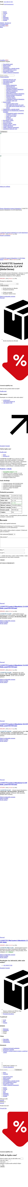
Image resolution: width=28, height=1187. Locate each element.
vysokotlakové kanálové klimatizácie (15, 99)
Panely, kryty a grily (11, 116)
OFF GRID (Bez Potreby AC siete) (15, 105)
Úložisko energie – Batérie (9, 124)
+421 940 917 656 (8, 1)
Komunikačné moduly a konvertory (15, 113)
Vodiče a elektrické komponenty (11, 127)
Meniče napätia (7, 102)
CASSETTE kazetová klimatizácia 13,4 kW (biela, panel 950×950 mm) (14, 666)
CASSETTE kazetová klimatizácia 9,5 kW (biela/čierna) (14, 232)
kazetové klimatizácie (11, 85)
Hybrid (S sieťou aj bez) (12, 103)
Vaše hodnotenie (4, 534)
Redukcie (8, 117)
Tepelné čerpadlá (10, 96)
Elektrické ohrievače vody (9, 79)
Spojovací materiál (7, 123)
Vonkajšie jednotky (11, 98)
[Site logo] (8, 9)
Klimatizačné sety (10, 86)
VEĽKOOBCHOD (8, 126)
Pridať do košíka (4, 285)
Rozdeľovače (9, 119)
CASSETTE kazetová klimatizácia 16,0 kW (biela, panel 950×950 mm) (14, 725)
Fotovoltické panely (8, 82)
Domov (2, 208)
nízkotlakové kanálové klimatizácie (14, 89)
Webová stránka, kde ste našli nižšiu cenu (10, 1158)
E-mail (2, 552)
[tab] (15, 454)
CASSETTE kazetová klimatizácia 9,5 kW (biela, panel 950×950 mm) (13, 783)
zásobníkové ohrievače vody (10, 129)
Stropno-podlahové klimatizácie (14, 95)
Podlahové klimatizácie (12, 91)
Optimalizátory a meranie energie (11, 109)
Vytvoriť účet (3, 1108)
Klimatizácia (6, 83)
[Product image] (9, 602)
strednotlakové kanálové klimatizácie (15, 93)
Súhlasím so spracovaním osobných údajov (10, 1163)
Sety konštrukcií (7, 121)
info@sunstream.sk (8, 4)
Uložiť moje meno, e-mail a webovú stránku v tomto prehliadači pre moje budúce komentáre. (14, 556)
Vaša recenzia (4, 537)
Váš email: (3, 1162)
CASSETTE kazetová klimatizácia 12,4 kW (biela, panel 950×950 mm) (14, 607)
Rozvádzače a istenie (8, 120)
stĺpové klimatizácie (11, 92)
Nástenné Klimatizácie (11, 88)
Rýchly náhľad (3, 623)
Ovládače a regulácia (11, 114)
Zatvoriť (2, 1100)
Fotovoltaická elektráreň (9, 81)
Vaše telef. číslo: (4, 1160)
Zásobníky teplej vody (11, 100)
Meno (2, 550)
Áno (3, 1165)
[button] (4, 622)
